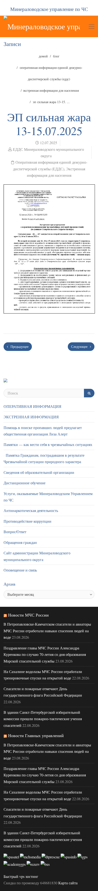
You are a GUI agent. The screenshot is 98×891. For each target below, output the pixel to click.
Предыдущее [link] (19, 346)
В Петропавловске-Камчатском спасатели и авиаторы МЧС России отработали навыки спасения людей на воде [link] (47, 631)
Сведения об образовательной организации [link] (39, 472)
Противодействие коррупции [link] (27, 521)
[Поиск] (89, 393)
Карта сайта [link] (68, 882)
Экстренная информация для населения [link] (51, 90)
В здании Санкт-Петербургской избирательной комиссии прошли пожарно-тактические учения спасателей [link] (43, 719)
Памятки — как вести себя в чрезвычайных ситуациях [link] (48, 444)
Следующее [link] (79, 346)
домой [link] (43, 56)
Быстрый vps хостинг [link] (21, 876)
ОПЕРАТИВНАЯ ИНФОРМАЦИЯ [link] (32, 406)
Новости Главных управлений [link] (36, 735)
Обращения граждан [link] (20, 542)
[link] (42, 26)
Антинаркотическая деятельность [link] (31, 510)
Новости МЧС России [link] (28, 615)
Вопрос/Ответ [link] (15, 531)
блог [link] (56, 56)
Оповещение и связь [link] (20, 569)
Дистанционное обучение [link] (24, 482)
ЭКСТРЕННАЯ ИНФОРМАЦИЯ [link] (31, 416)
